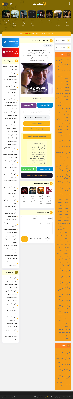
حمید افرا (66, 146)
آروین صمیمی (60, 64)
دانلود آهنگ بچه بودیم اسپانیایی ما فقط (11, 256)
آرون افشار (66, 65)
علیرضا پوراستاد (60, 228)
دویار (67, 157)
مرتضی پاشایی (60, 282)
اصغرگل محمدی (67, 88)
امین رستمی (60, 103)
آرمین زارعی (59, 60)
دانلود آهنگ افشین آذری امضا (10, 201)
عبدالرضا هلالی (60, 364)
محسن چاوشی (60, 264)
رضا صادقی (65, 163)
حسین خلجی (66, 352)
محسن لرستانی (67, 270)
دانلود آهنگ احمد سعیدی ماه (11, 195)
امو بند (66, 93)
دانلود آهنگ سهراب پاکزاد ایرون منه (10, 107)
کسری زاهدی (60, 249)
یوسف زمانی (67, 336)
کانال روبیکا (27, 105)
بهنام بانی (59, 119)
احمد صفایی (66, 82)
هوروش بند (65, 332)
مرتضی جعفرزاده (66, 288)
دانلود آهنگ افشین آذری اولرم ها (10, 81)
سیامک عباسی (67, 182)
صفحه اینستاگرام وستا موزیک (12, 52)
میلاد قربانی (60, 318)
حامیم (67, 134)
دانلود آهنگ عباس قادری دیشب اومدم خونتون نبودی (10, 249)
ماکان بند (59, 254)
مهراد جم (66, 313)
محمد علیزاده (67, 276)
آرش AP (66, 60)
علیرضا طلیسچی (59, 234)
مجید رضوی (60, 258)
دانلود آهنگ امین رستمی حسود (10, 182)
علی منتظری (65, 223)
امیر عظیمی (59, 98)
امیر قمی (66, 104)
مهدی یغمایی (60, 306)
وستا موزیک (46, 397)
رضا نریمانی (65, 364)
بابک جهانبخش (66, 113)
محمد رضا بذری (59, 384)
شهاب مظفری (60, 200)
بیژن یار (66, 123)
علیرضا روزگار (66, 234)
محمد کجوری (60, 276)
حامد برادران (66, 128)
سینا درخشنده (59, 188)
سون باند (59, 176)
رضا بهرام (66, 160)
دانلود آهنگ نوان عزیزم (10, 229)
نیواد (60, 329)
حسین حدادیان (67, 358)
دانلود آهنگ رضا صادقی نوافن (10, 312)
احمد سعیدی (66, 76)
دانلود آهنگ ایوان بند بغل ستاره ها (11, 87)
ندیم (60, 325)
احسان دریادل (60, 70)
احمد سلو (59, 77)
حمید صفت (60, 146)
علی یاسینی (65, 228)
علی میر (60, 223)
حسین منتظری (60, 140)
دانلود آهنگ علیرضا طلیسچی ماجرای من (11, 234)
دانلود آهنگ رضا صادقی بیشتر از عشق (10, 286)
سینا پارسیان (66, 188)
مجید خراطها (66, 258)
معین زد (66, 300)
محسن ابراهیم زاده (66, 264)
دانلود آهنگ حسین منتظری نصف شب (12, 305)
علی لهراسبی (60, 219)
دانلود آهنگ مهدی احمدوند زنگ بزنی (12, 325)
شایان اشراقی (66, 200)
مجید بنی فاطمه (66, 370)
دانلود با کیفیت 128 (36, 129)
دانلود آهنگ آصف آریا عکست (11, 240)
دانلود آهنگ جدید (61, 41)
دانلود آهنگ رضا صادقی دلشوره (10, 188)
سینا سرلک (66, 195)
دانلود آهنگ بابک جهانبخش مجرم (12, 143)
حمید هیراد (59, 152)
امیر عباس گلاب (66, 97)
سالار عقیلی (59, 166)
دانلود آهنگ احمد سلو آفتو (10, 208)
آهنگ (40, 50)
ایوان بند (59, 108)
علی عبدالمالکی (66, 219)
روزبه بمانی (59, 163)
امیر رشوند (59, 93)
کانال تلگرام (43, 105)
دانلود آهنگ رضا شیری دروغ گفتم (11, 120)
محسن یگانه (60, 270)
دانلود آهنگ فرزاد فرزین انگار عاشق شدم (11, 292)
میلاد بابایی (65, 319)
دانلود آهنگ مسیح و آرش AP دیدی (10, 224)
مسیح (66, 294)
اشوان (60, 83)
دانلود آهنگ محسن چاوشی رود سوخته (11, 126)
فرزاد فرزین (59, 245)
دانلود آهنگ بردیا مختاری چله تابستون (10, 175)
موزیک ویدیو (62, 48)
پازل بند (60, 123)
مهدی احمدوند (60, 300)
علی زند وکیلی (60, 212)
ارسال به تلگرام (44, 169)
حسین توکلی (66, 140)
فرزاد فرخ (66, 245)
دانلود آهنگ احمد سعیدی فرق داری (12, 299)
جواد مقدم (59, 358)
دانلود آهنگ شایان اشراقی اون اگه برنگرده (10, 156)
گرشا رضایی (65, 254)
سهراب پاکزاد (60, 170)
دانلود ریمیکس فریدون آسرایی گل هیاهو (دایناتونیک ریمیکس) (11, 216)
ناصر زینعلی (66, 324)
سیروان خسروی (60, 182)
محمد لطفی (66, 282)
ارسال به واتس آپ (27, 169)
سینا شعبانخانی (59, 194)
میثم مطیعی (60, 376)
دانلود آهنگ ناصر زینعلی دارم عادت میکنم (10, 113)
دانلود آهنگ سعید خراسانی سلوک (12, 74)
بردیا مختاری (66, 119)
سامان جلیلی (66, 170)
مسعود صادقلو (60, 288)
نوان (67, 329)
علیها (60, 240)
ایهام (67, 108)
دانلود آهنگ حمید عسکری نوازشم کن (10, 68)
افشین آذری (59, 89)
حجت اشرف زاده (59, 134)
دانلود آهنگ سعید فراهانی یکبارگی (12, 263)
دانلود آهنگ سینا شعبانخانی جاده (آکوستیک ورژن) (12, 135)
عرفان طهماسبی (66, 206)
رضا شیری (59, 160)
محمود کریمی (67, 376)
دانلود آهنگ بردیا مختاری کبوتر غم (10, 169)
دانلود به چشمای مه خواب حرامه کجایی (11, 279)
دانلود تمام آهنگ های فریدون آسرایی (36, 175)
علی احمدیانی (59, 206)
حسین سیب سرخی (59, 352)
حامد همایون (60, 128)
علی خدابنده (66, 212)
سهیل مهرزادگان (66, 176)
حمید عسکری (66, 152)
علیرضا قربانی (66, 240)
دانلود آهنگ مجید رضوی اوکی (10, 331)
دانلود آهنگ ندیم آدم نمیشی (10, 94)
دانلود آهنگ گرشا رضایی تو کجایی (10, 149)
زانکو (67, 166)
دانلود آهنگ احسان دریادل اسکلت (11, 318)
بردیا (60, 113)
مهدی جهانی (67, 306)
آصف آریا (66, 71)
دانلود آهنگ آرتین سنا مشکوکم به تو (11, 162)
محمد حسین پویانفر (67, 384)
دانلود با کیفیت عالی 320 (35, 123)
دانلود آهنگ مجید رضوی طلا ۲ (10, 338)
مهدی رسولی (60, 370)
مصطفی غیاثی (60, 294)
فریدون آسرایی (67, 249)
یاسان (60, 332)
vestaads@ (28, 34)
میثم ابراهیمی (60, 312)
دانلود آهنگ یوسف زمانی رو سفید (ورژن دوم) (10, 100)
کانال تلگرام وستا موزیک (13, 42)
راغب (60, 157)
